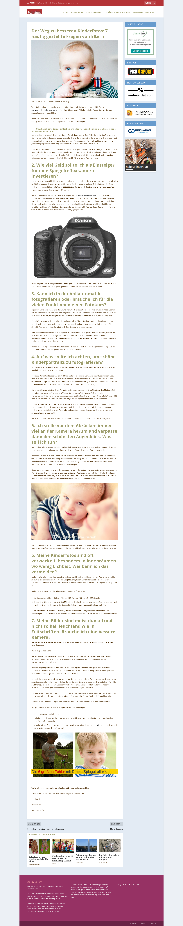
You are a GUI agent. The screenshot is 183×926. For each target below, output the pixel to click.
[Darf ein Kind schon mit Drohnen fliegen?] (110, 845)
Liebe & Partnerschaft (144, 13)
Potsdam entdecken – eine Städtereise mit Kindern (86, 857)
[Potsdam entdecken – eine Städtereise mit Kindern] (86, 845)
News (65, 13)
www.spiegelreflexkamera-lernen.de (46, 110)
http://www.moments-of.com (85, 195)
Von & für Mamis (94, 13)
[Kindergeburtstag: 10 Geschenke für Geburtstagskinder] (63, 846)
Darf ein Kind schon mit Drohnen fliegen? (109, 857)
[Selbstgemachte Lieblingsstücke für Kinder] (39, 846)
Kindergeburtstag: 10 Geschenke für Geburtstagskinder (62, 858)
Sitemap (153, 924)
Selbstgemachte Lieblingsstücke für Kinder (38, 859)
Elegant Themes (42, 924)
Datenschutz (134, 924)
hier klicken (96, 725)
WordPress (66, 924)
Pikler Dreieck (44, 3)
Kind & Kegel (77, 13)
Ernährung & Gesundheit (118, 13)
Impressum (145, 924)
